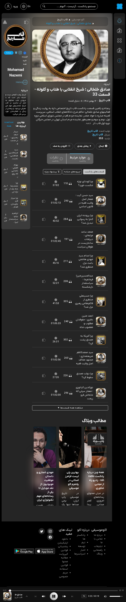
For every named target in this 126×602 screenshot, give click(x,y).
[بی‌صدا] (105, 596)
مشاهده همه (8, 124)
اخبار (82, 550)
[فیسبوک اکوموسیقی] (50, 537)
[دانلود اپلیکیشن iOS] (45, 551)
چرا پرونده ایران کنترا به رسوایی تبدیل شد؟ (85, 219)
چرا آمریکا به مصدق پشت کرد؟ (86, 339)
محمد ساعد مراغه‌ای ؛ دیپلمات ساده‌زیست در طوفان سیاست (85, 239)
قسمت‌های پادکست (94, 171)
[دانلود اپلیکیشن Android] (24, 551)
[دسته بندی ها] (119, 40)
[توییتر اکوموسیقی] (42, 531)
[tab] (80, 158)
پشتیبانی (63, 546)
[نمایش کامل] (27, 596)
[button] (44, 183)
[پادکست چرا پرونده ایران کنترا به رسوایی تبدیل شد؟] (101, 219)
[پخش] (54, 596)
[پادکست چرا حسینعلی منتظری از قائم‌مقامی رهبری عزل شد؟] (101, 301)
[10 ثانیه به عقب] (43, 596)
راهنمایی (98, 550)
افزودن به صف (60, 146)
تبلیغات (98, 546)
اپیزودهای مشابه (72, 171)
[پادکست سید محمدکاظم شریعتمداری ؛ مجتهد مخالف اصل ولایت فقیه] (101, 358)
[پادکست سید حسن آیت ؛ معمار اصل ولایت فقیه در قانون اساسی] (101, 201)
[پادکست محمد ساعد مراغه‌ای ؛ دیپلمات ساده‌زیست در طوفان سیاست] (101, 239)
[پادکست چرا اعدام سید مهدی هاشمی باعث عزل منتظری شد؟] (101, 261)
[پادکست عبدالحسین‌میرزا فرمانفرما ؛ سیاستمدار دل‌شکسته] (101, 281)
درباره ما (98, 535)
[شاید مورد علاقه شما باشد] (119, 57)
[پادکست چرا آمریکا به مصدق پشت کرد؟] (101, 339)
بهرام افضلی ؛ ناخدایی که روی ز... (14, 171)
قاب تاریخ (92, 131)
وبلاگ (100, 553)
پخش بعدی (82, 146)
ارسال (101, 146)
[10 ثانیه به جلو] (64, 596)
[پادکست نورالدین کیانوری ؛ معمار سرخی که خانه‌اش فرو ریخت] (101, 393)
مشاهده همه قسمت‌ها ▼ (70, 407)
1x (84, 596)
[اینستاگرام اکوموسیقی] (50, 531)
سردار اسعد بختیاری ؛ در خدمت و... (14, 137)
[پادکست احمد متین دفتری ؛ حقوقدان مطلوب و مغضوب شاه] (101, 321)
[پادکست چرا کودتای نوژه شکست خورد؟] (101, 183)
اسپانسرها (79, 553)
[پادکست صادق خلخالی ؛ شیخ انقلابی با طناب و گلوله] (7, 596)
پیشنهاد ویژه (51, 171)
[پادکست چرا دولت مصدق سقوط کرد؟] (101, 375)
